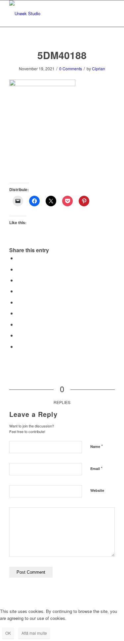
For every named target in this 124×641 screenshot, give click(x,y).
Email (96, 468)
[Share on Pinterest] (19, 290)
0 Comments (70, 68)
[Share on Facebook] (19, 257)
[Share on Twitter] (19, 269)
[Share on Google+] (19, 280)
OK (8, 633)
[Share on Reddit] (19, 335)
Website (97, 490)
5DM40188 (62, 55)
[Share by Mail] (19, 346)
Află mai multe (34, 633)
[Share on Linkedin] (19, 302)
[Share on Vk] (19, 324)
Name (96, 446)
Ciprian (98, 68)
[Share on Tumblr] (19, 313)
